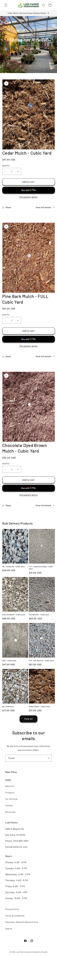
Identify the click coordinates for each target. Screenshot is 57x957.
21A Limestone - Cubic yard (13, 615)
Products (9, 792)
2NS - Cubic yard (9, 660)
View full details (43, 207)
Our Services (11, 799)
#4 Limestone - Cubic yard (13, 566)
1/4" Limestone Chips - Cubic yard (41, 567)
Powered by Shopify (39, 952)
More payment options (28, 197)
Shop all (28, 49)
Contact (9, 805)
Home (8, 779)
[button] (6, 5)
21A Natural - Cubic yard (39, 615)
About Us (9, 786)
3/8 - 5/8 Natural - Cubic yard (41, 660)
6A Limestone (8, 706)
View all (28, 718)
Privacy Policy (12, 909)
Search (8, 928)
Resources (10, 812)
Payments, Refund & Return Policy (21, 922)
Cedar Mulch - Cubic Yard (39, 706)
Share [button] (8, 207)
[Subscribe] (48, 758)
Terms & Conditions (15, 915)
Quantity (6, 165)
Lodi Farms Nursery (24, 952)
